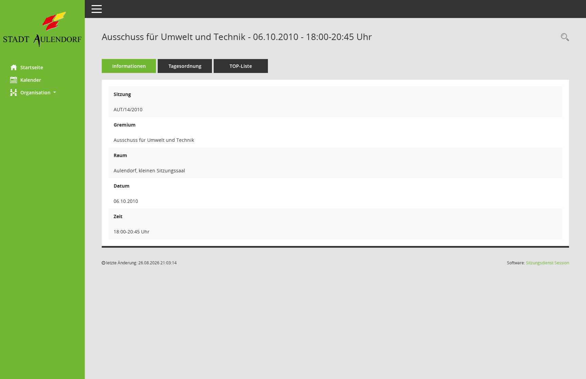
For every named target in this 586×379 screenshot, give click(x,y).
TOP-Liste (241, 66)
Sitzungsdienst (547, 263)
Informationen (129, 66)
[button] (42, 92)
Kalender (30, 80)
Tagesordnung (185, 66)
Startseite (31, 67)
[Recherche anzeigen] (563, 37)
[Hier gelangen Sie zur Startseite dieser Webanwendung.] (42, 30)
